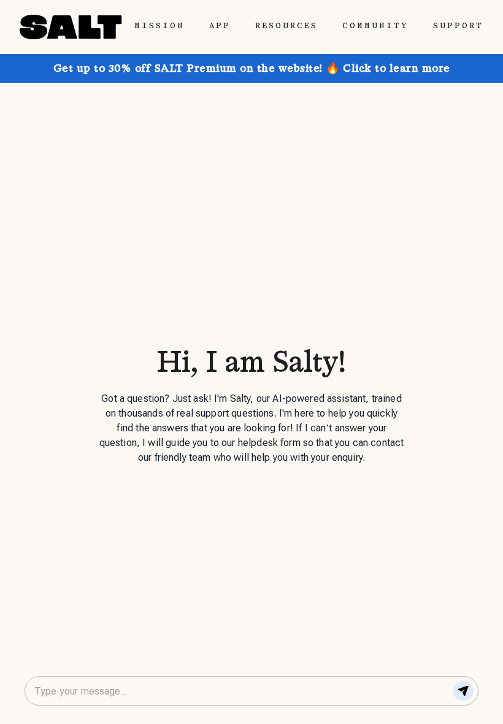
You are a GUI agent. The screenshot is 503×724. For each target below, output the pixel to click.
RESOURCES (286, 25)
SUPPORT (458, 25)
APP (220, 25)
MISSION (159, 25)
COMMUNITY (375, 25)
